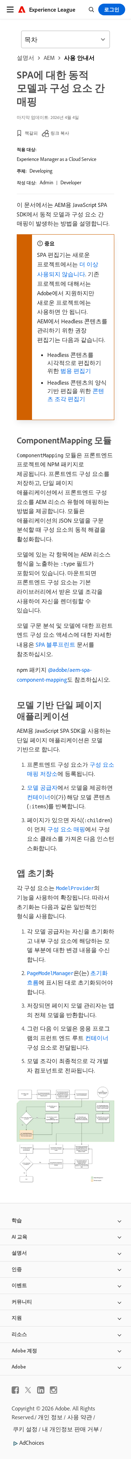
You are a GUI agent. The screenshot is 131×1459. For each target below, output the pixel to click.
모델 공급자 (42, 787)
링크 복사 (60, 133)
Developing (40, 171)
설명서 (25, 57)
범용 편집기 (75, 370)
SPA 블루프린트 (55, 644)
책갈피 (31, 133)
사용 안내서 (79, 57)
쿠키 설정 (25, 1429)
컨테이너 (38, 797)
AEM (49, 57)
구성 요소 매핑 (66, 829)
